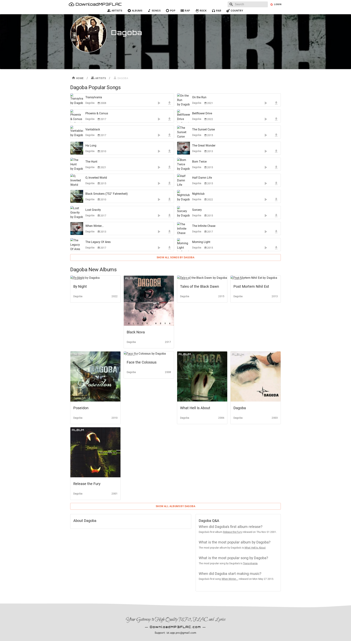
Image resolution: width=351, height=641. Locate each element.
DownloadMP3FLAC (99, 4)
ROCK (203, 10)
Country (237, 10)
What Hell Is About (255, 547)
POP (172, 10)
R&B (218, 10)
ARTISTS (100, 78)
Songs (156, 10)
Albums (137, 10)
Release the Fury (232, 531)
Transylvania (250, 563)
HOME (80, 78)
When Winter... (230, 578)
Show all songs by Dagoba (176, 257)
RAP (187, 10)
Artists (117, 10)
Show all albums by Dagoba (175, 506)
